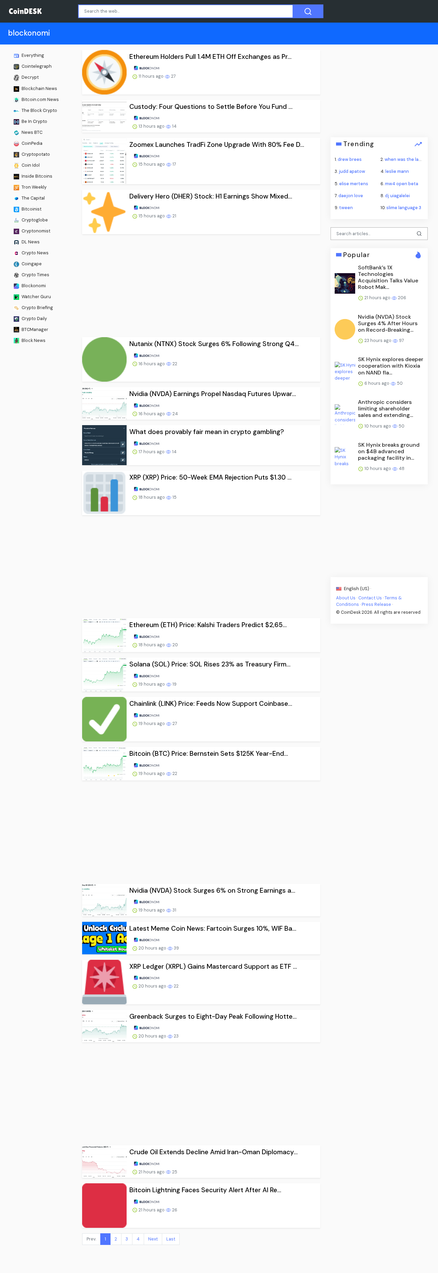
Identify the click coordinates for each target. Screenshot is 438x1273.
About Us (346, 597)
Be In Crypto (34, 121)
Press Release (376, 604)
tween (346, 208)
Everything (32, 55)
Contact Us (370, 597)
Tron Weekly (34, 187)
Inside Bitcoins (36, 176)
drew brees (350, 159)
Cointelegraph (36, 66)
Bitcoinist (31, 209)
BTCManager (34, 329)
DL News (30, 242)
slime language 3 (403, 208)
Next (153, 1239)
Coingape (31, 263)
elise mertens (353, 183)
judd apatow (352, 171)
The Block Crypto (39, 110)
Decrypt (30, 77)
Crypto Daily (34, 318)
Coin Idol (30, 165)
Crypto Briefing (37, 307)
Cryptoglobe (34, 220)
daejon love (350, 195)
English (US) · (357, 588)
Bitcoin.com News (40, 99)
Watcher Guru (36, 296)
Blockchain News (39, 88)
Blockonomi (33, 285)
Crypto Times (35, 274)
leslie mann (397, 171)
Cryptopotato (35, 154)
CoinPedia (31, 143)
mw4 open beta (401, 183)
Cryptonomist (35, 231)
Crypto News (35, 253)
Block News (33, 340)
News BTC (31, 132)
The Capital (33, 198)
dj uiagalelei (397, 195)
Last (170, 1239)
